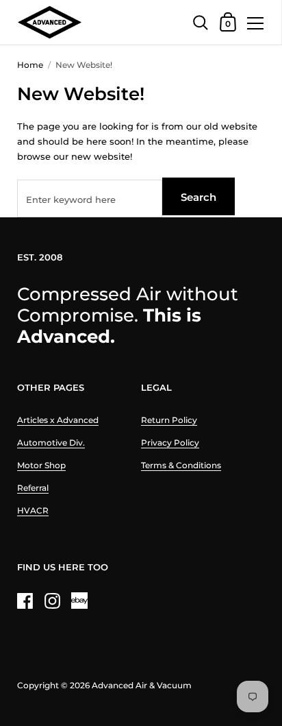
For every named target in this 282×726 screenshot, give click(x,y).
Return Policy (169, 420)
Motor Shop (41, 465)
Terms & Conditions (181, 465)
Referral (33, 488)
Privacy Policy (170, 442)
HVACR (33, 510)
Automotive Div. (51, 442)
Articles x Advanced (58, 420)
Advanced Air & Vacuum (142, 685)
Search (198, 197)
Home (30, 65)
